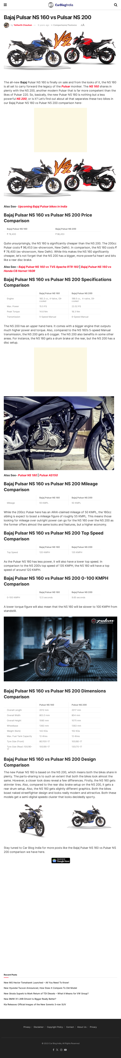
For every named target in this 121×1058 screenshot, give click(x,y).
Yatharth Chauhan (23, 25)
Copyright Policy (55, 1027)
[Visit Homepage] (60, 5)
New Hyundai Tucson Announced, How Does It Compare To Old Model (40, 988)
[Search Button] (115, 5)
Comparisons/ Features (65, 25)
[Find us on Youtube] (65, 1050)
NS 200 (22, 98)
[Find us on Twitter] (57, 1050)
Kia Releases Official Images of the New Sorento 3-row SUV (35, 1004)
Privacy (26, 1027)
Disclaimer (39, 1027)
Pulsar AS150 (48, 475)
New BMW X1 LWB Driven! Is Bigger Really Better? (30, 998)
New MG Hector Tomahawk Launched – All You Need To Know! (36, 982)
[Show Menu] (5, 5)
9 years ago (43, 25)
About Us (81, 1027)
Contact (70, 1027)
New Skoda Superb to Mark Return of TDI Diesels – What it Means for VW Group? (46, 993)
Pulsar (65, 86)
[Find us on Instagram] (61, 1050)
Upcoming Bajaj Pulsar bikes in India (42, 206)
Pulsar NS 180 (27, 475)
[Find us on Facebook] (53, 1050)
